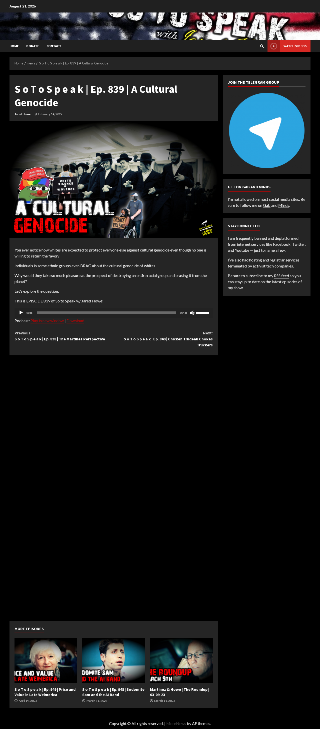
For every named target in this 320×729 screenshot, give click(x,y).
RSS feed (281, 275)
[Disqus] (114, 422)
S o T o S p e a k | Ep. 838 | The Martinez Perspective (59, 335)
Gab (266, 205)
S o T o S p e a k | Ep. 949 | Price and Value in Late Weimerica (45, 660)
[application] (113, 313)
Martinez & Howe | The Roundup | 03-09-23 (181, 660)
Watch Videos (295, 46)
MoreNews (176, 723)
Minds (283, 205)
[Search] (262, 46)
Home (14, 46)
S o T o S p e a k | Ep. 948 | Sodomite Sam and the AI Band (113, 660)
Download (75, 320)
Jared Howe (22, 114)
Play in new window (47, 320)
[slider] (203, 312)
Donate (32, 46)
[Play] (21, 312)
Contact (53, 46)
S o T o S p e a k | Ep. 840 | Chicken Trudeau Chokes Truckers (168, 338)
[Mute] (192, 312)
